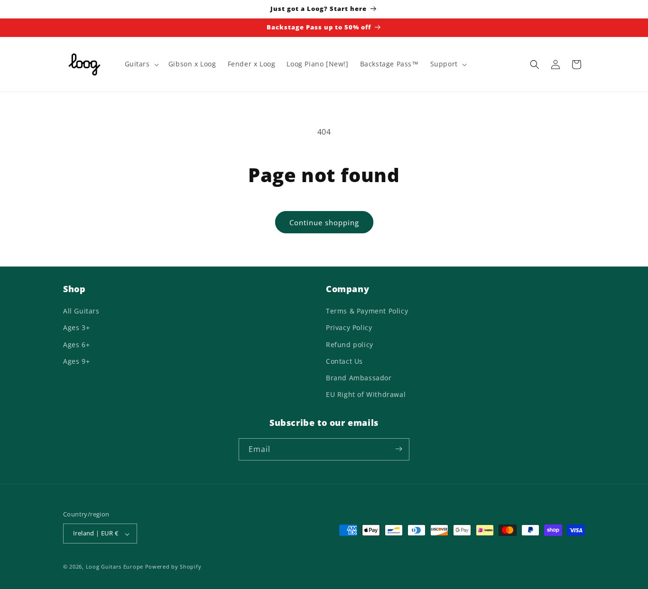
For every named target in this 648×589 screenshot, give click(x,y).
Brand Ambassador (359, 377)
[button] (141, 64)
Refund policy (349, 344)
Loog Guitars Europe (114, 567)
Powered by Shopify (173, 567)
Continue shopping (324, 222)
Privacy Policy (349, 327)
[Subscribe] (398, 449)
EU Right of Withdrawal (366, 394)
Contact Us (344, 361)
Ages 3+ (76, 327)
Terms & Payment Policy (367, 311)
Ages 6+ (76, 344)
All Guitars (81, 311)
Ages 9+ (76, 361)
